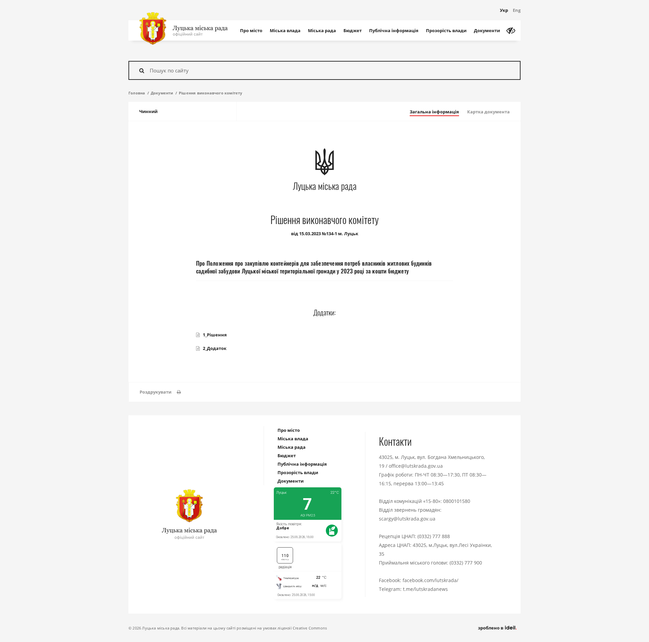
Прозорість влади (446, 30)
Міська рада (322, 30)
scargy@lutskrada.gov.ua (407, 518)
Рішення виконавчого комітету (210, 92)
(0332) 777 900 (466, 562)
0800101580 (456, 501)
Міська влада (285, 30)
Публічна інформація (393, 30)
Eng (517, 10)
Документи (487, 30)
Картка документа (488, 112)
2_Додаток (214, 348)
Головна (136, 92)
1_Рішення (215, 335)
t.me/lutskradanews (425, 589)
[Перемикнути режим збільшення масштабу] (511, 30)
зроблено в (491, 628)
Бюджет (352, 30)
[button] (160, 392)
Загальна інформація (434, 112)
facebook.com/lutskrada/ (430, 580)
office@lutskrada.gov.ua (416, 466)
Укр (504, 10)
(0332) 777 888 (433, 536)
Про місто (251, 30)
